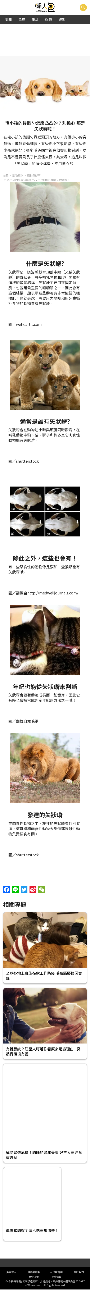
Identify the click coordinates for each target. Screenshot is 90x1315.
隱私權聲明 (33, 1272)
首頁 (6, 175)
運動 (62, 19)
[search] (83, 7)
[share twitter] (24, 889)
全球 (21, 19)
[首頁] (45, 7)
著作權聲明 (56, 1272)
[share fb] (6, 889)
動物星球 (17, 175)
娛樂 (48, 19)
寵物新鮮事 (34, 175)
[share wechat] (41, 889)
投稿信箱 (56, 1276)
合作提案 (34, 1276)
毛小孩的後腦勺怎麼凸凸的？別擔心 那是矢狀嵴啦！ (38, 180)
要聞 (8, 19)
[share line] (15, 889)
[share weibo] (33, 889)
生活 (35, 19)
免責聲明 (11, 1272)
